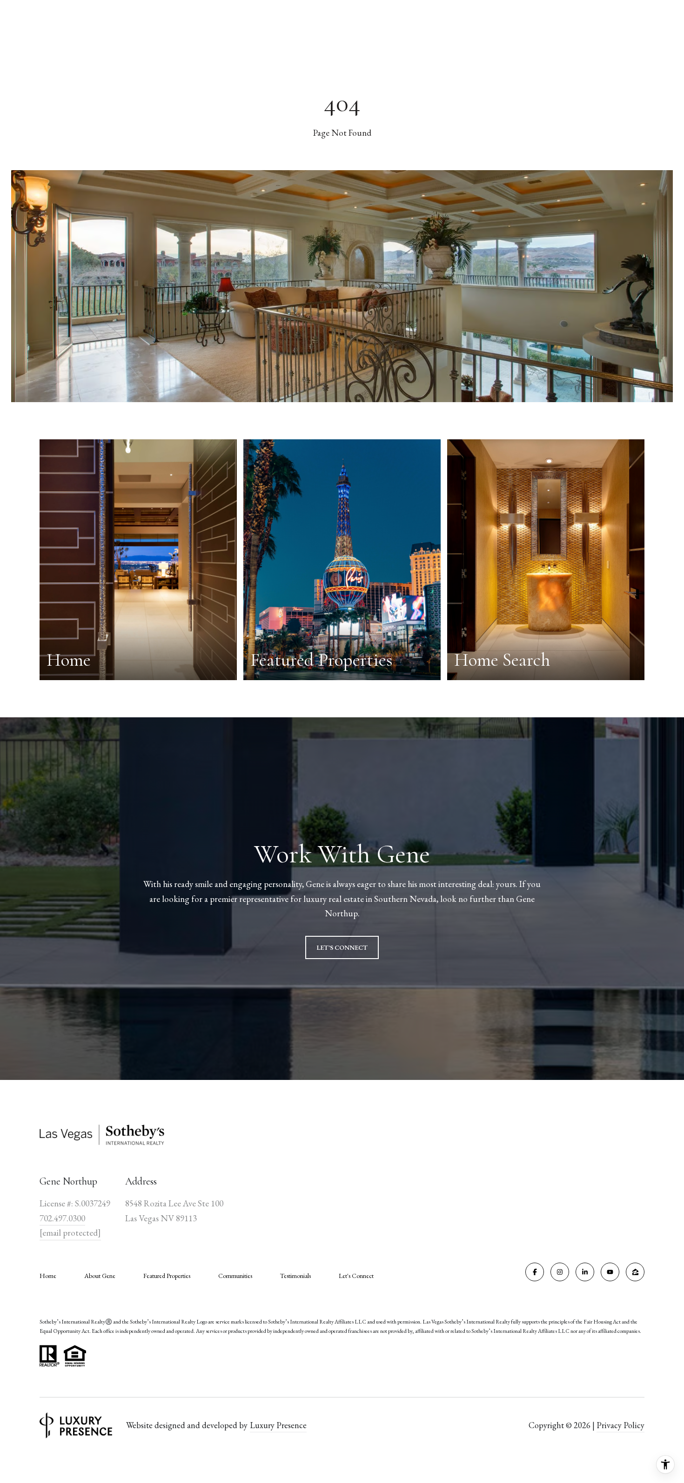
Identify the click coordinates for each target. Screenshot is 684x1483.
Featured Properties (166, 1275)
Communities (235, 1275)
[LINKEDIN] (585, 1272)
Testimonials (295, 1275)
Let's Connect (356, 1275)
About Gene (99, 1275)
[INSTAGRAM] (559, 1272)
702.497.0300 (62, 1218)
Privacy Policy (620, 1425)
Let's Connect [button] (342, 947)
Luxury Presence (278, 1425)
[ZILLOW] (635, 1272)
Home (48, 1275)
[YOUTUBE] (610, 1272)
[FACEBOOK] (534, 1272)
